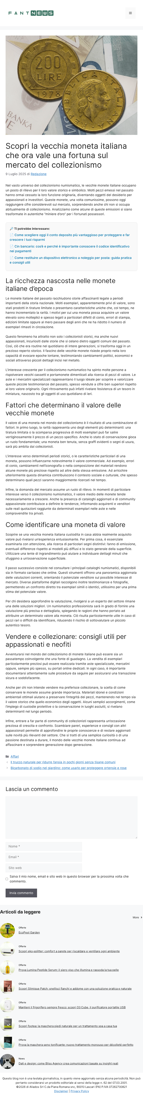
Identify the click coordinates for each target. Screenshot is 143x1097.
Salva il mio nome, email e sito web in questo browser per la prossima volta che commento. (69, 879)
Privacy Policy (80, 1091)
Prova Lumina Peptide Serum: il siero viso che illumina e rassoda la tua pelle (69, 970)
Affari (15, 756)
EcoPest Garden (29, 932)
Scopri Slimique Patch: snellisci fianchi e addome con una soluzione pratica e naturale (75, 988)
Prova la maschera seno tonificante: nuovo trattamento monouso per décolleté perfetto (76, 1044)
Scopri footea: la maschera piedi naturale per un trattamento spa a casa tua (68, 1026)
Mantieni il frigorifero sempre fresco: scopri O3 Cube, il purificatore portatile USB (72, 1007)
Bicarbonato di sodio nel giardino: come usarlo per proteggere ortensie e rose (69, 768)
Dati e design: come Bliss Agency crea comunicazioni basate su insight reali (68, 1063)
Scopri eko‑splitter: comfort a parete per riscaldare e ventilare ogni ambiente (69, 951)
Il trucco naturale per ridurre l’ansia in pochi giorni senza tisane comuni (63, 762)
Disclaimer (61, 1091)
